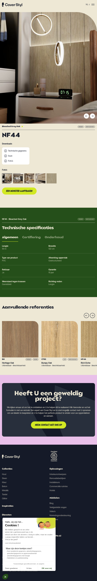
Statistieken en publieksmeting (17, 558)
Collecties (7, 469)
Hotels (52, 490)
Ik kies (29, 568)
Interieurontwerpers (58, 474)
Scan (10, 156)
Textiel (4, 494)
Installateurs (55, 482)
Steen (4, 478)
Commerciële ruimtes (59, 486)
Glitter (4, 498)
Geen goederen (11, 568)
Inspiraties (7, 506)
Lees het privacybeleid (13, 543)
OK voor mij (47, 568)
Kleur (4, 482)
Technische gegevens (17, 151)
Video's (52, 511)
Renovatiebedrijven (58, 478)
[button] (5, 577)
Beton (4, 486)
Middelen (54, 498)
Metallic (5, 490)
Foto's (10, 161)
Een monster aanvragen (19, 191)
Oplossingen (56, 469)
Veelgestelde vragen (58, 507)
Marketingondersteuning (60, 515)
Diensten (6, 515)
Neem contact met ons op (48, 425)
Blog (51, 503)
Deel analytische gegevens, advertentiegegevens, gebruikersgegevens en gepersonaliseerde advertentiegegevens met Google (24, 553)
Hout (4, 474)
